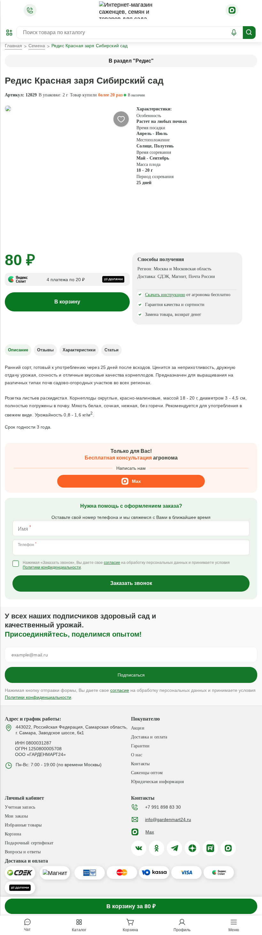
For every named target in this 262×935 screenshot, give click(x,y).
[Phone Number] (30, 10)
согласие (112, 562)
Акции (137, 728)
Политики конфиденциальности (52, 567)
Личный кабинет (24, 797)
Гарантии (140, 746)
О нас (136, 754)
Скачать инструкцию (165, 294)
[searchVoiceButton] (233, 32)
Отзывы (45, 350)
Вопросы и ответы (23, 851)
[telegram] (174, 848)
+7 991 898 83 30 (163, 807)
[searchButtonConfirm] (249, 32)
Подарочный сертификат (29, 843)
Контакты (140, 763)
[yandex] (192, 848)
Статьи (111, 350)
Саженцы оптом (147, 772)
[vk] (138, 848)
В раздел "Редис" (131, 61)
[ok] (156, 848)
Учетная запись (20, 807)
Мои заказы (16, 816)
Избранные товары (23, 825)
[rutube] (210, 848)
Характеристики (79, 350)
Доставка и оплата (149, 737)
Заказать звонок (131, 583)
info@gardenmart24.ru (168, 819)
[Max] (232, 10)
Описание (18, 350)
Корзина (13, 834)
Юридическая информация (157, 781)
